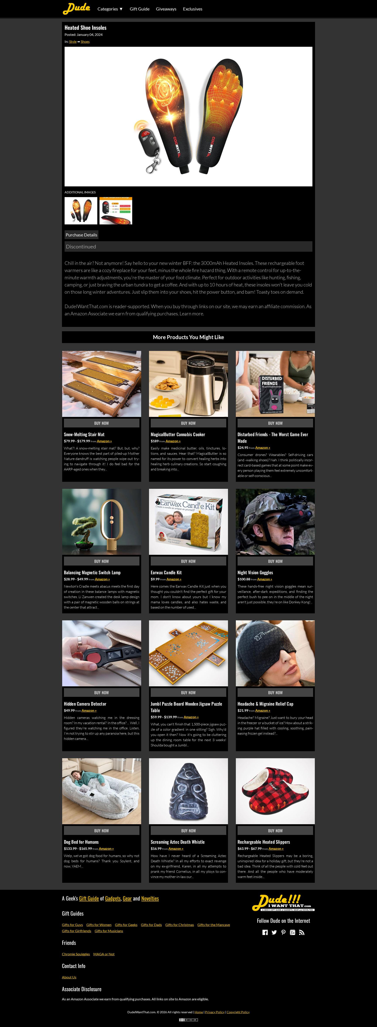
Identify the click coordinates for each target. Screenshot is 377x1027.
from (93, 441)
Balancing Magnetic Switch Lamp (92, 572)
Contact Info (73, 965)
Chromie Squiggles (76, 954)
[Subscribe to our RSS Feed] (301, 932)
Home (199, 1012)
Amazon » (104, 441)
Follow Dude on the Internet (283, 920)
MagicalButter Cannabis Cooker (178, 434)
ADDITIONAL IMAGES (80, 192)
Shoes (85, 41)
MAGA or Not (104, 954)
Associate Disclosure (81, 988)
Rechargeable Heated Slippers (264, 841)
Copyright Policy (238, 1012)
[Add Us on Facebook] (265, 932)
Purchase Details (81, 234)
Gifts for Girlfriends (76, 931)
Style (73, 41)
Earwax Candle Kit (166, 572)
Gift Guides (73, 913)
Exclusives (192, 8)
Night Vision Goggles (255, 572)
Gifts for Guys (72, 925)
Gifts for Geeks (126, 925)
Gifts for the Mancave (213, 925)
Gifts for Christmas (179, 925)
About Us (69, 977)
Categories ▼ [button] (110, 8)
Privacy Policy (214, 1012)
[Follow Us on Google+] (292, 932)
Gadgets (113, 898)
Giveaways (166, 8)
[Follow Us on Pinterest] (283, 932)
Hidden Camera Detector (85, 703)
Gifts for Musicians (109, 931)
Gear (127, 898)
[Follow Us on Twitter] (274, 932)
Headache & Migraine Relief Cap (265, 703)
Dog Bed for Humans (81, 841)
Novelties (150, 898)
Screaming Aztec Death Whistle (178, 841)
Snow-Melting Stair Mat (84, 434)
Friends (69, 942)
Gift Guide (139, 8)
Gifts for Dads (151, 925)
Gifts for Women (98, 925)
